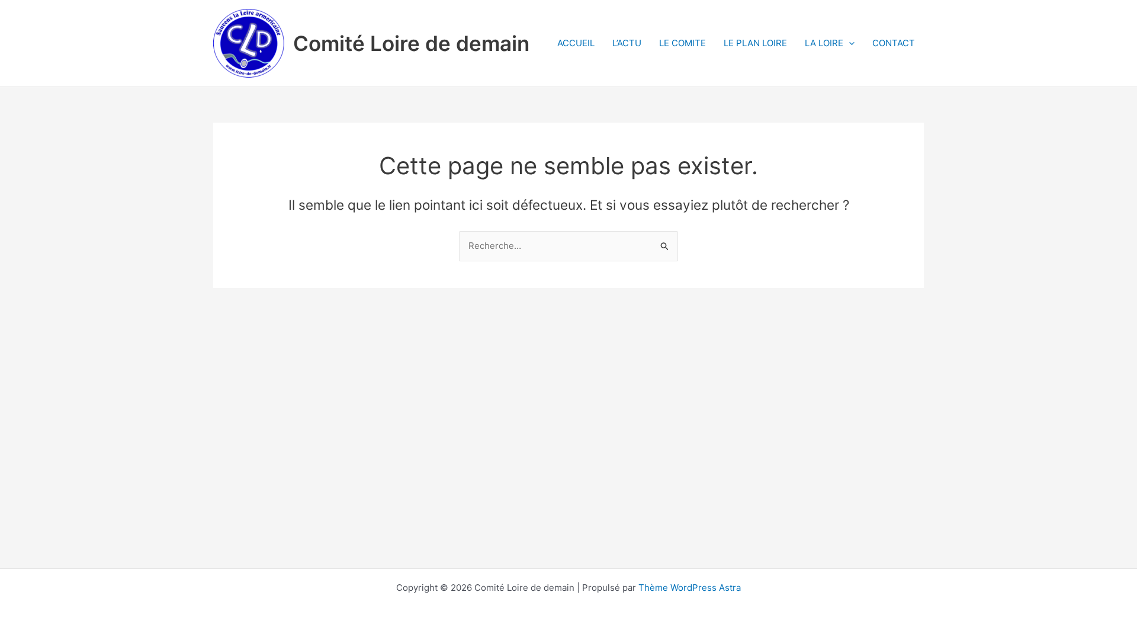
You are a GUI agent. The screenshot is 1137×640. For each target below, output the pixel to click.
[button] (849, 43)
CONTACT (893, 43)
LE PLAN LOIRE (755, 43)
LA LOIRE (824, 43)
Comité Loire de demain (411, 43)
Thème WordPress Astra (689, 587)
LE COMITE (682, 43)
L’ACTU (626, 43)
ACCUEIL (576, 43)
